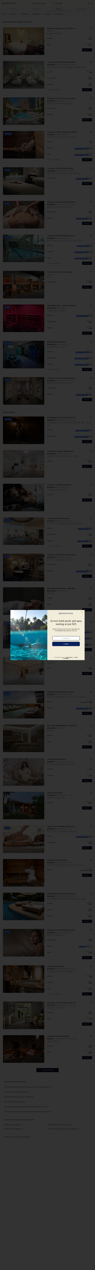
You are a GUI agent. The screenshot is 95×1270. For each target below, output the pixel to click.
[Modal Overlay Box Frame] (47, 635)
